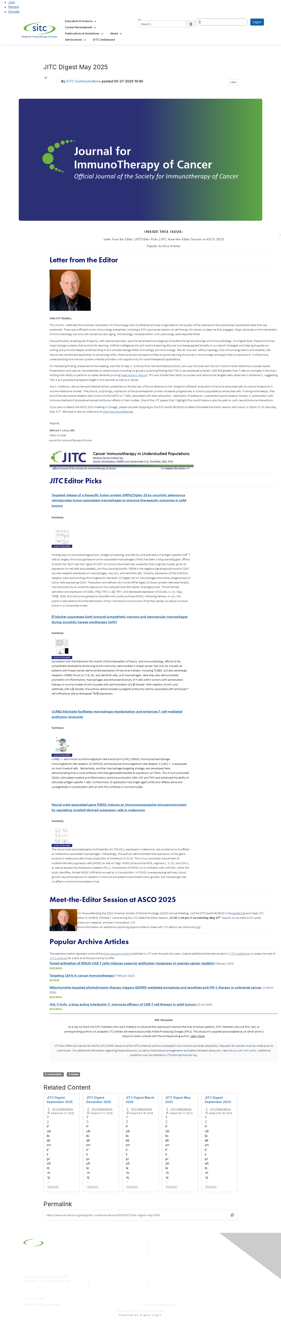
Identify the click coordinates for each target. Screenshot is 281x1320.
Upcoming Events (162, 1281)
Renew (13, 7)
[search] (191, 23)
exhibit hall (238, 913)
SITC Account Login (104, 1285)
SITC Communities (162, 1277)
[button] (81, 21)
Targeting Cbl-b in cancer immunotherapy (82, 975)
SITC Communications (83, 81)
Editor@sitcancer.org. (182, 1055)
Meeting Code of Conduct (227, 1277)
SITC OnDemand (161, 1285)
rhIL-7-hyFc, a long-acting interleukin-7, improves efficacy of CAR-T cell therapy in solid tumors (123, 1004)
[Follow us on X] (152, 1249)
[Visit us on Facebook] (152, 1257)
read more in (134, 375)
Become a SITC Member (107, 1277)
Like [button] (233, 82)
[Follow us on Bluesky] (152, 1245)
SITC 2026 (98, 1281)
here (197, 927)
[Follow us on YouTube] (152, 1253)
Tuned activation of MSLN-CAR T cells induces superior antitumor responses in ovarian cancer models (131, 963)
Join (11, 2)
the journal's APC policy (242, 1050)
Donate (14, 11)
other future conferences (118, 411)
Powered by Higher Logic (140, 1315)
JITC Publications (62, 1109)
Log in (257, 22)
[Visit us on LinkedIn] (152, 1241)
